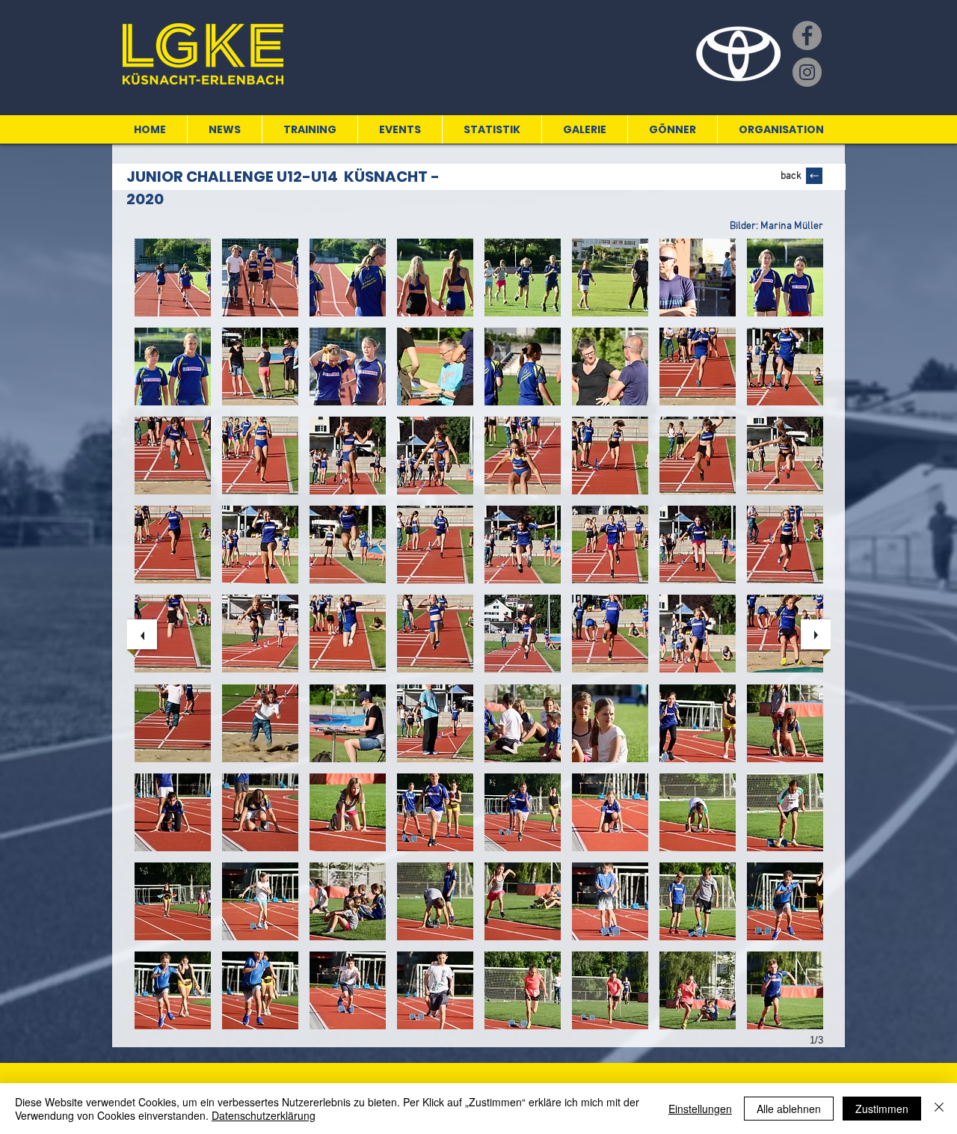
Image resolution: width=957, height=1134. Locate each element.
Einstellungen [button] (700, 1108)
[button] (173, 277)
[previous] (142, 634)
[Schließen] (939, 1108)
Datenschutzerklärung (264, 1115)
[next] (816, 634)
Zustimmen (881, 1108)
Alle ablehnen (789, 1108)
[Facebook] (807, 35)
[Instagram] (807, 72)
